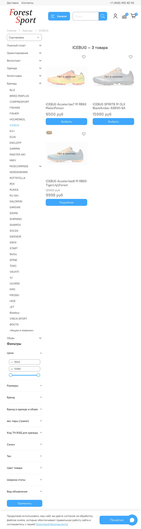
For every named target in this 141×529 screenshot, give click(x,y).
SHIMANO (16, 219)
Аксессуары (14, 75)
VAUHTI (14, 271)
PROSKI (14, 295)
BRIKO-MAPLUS (19, 96)
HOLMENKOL (17, 119)
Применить (25, 503)
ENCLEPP (15, 142)
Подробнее (66, 202)
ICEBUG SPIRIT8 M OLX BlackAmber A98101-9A (109, 106)
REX (12, 183)
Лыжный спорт (16, 45)
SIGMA (14, 213)
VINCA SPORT (18, 318)
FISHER (14, 113)
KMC (12, 289)
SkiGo (13, 254)
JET (12, 307)
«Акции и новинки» (22, 330)
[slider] (10, 375)
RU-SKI (14, 195)
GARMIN (15, 148)
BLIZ (12, 90)
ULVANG (15, 283)
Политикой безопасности (52, 524)
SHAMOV (15, 224)
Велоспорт (13, 60)
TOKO (13, 266)
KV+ (12, 131)
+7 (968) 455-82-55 (122, 2)
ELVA (13, 137)
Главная (11, 30)
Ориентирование (17, 53)
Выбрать (66, 121)
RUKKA (14, 189)
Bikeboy (14, 312)
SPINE (13, 260)
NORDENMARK (19, 172)
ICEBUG (14, 125)
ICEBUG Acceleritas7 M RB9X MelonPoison (66, 106)
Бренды (27, 30)
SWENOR (15, 236)
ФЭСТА (14, 324)
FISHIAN (15, 107)
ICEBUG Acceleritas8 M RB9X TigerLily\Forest (66, 183)
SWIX (13, 242)
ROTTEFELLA (17, 178)
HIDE (13, 301)
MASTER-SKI (17, 154)
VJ (11, 277)
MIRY (13, 160)
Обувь (10, 338)
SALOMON (16, 201)
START (14, 248)
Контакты (27, 2)
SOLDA (14, 230)
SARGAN (15, 207)
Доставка (12, 2)
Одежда (12, 68)
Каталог (62, 16)
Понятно (117, 520)
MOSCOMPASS (19, 166)
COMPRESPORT (19, 101)
